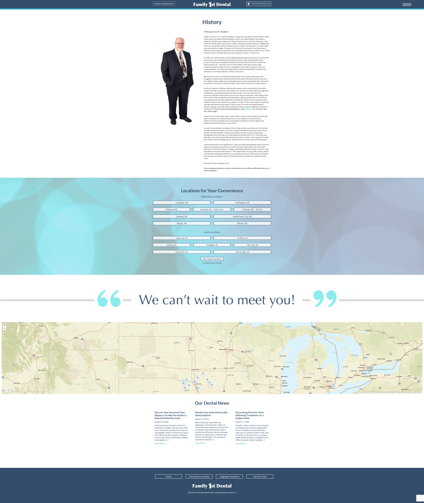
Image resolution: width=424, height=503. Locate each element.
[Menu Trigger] (406, 4)
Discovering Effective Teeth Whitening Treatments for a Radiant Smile (250, 415)
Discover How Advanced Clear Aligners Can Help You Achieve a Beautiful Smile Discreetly (171, 415)
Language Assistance (229, 476)
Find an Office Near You (260, 4)
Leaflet (362, 392)
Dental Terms (209, 492)
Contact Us (231, 492)
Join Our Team (259, 476)
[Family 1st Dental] (212, 4)
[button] (187, 380)
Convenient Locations (199, 476)
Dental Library (221, 492)
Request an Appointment (163, 4)
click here (249, 109)
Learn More (160, 443)
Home (168, 476)
